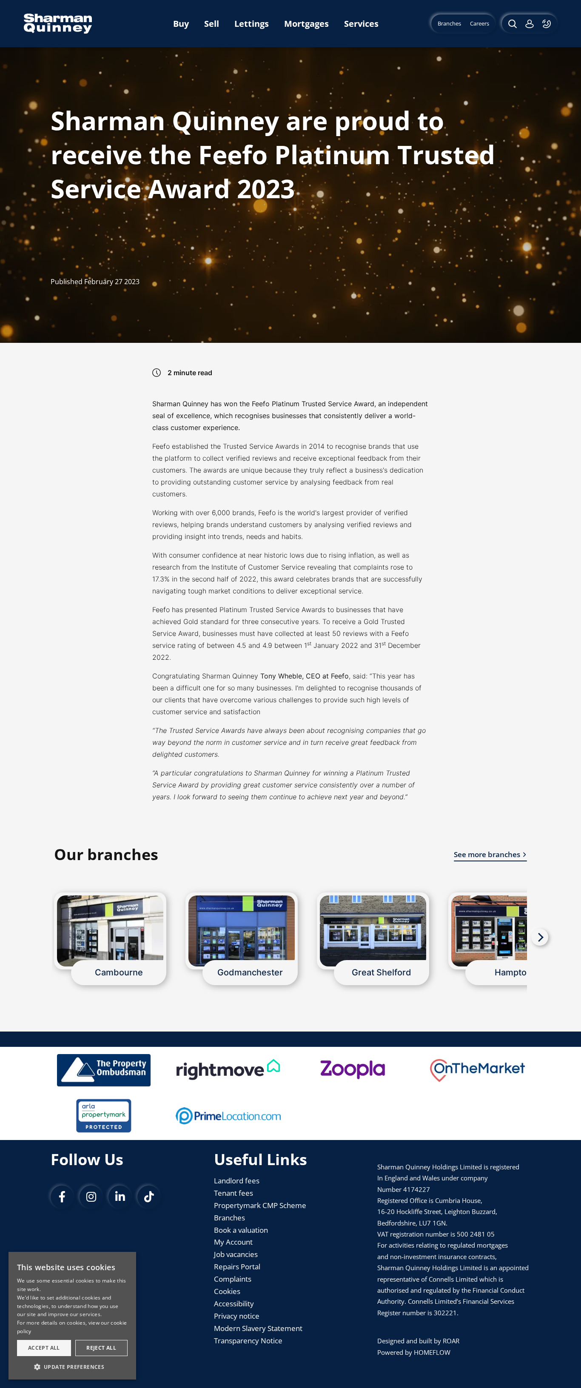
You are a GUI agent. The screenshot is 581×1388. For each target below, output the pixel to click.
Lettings (251, 23)
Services (361, 23)
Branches (229, 1218)
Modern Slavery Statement (258, 1328)
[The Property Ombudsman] (104, 1070)
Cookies (227, 1291)
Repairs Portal (237, 1266)
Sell (211, 23)
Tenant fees (233, 1193)
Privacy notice (236, 1316)
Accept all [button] (44, 1347)
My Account (233, 1242)
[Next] (539, 937)
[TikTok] (148, 1197)
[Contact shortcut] (547, 23)
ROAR (451, 1341)
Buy (181, 23)
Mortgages (306, 23)
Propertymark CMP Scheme (260, 1205)
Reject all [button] (101, 1347)
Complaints (232, 1279)
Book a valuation (241, 1230)
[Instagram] (91, 1197)
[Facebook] (62, 1197)
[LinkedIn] (119, 1197)
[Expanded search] (511, 23)
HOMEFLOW (432, 1352)
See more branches (487, 854)
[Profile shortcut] (529, 23)
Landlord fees (236, 1181)
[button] (72, 1366)
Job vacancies (236, 1254)
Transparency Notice (248, 1340)
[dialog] (72, 1315)
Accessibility (234, 1303)
